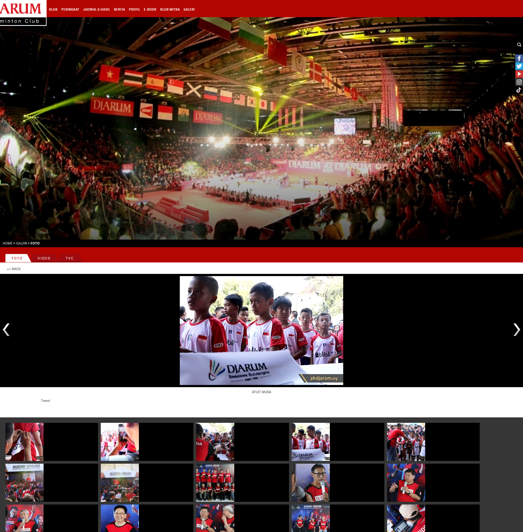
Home (8, 243)
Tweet (45, 400)
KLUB (53, 9)
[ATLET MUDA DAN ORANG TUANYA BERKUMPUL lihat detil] (120, 483)
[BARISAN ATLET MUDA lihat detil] (406, 442)
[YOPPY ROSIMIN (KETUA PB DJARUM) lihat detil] (406, 483)
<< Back (14, 269)
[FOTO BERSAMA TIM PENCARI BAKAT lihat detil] (215, 483)
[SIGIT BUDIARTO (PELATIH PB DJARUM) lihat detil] (311, 483)
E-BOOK (150, 9)
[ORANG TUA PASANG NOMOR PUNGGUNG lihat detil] (24, 442)
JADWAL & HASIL (96, 9)
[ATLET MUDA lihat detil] (311, 442)
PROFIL (134, 9)
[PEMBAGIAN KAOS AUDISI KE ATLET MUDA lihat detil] (215, 442)
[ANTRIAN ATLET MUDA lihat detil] (24, 483)
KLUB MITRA (170, 9)
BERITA (119, 9)
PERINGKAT (70, 9)
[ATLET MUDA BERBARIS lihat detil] (120, 442)
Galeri (21, 243)
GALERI (189, 9)
